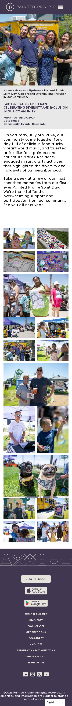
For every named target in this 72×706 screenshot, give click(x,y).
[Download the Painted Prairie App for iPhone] (36, 590)
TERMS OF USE (36, 663)
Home (7, 90)
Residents (39, 124)
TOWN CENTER (35, 626)
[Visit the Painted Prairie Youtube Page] (46, 674)
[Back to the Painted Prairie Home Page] (31, 7)
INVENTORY (36, 620)
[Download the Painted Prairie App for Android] (36, 603)
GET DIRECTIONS (36, 632)
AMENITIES (36, 644)
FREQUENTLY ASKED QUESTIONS (36, 651)
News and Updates (28, 90)
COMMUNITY (36, 638)
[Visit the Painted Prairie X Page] (39, 674)
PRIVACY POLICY (36, 657)
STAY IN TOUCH (36, 579)
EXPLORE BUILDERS (36, 614)
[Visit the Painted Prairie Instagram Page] (32, 674)
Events (26, 124)
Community (11, 124)
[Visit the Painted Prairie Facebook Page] (25, 674)
